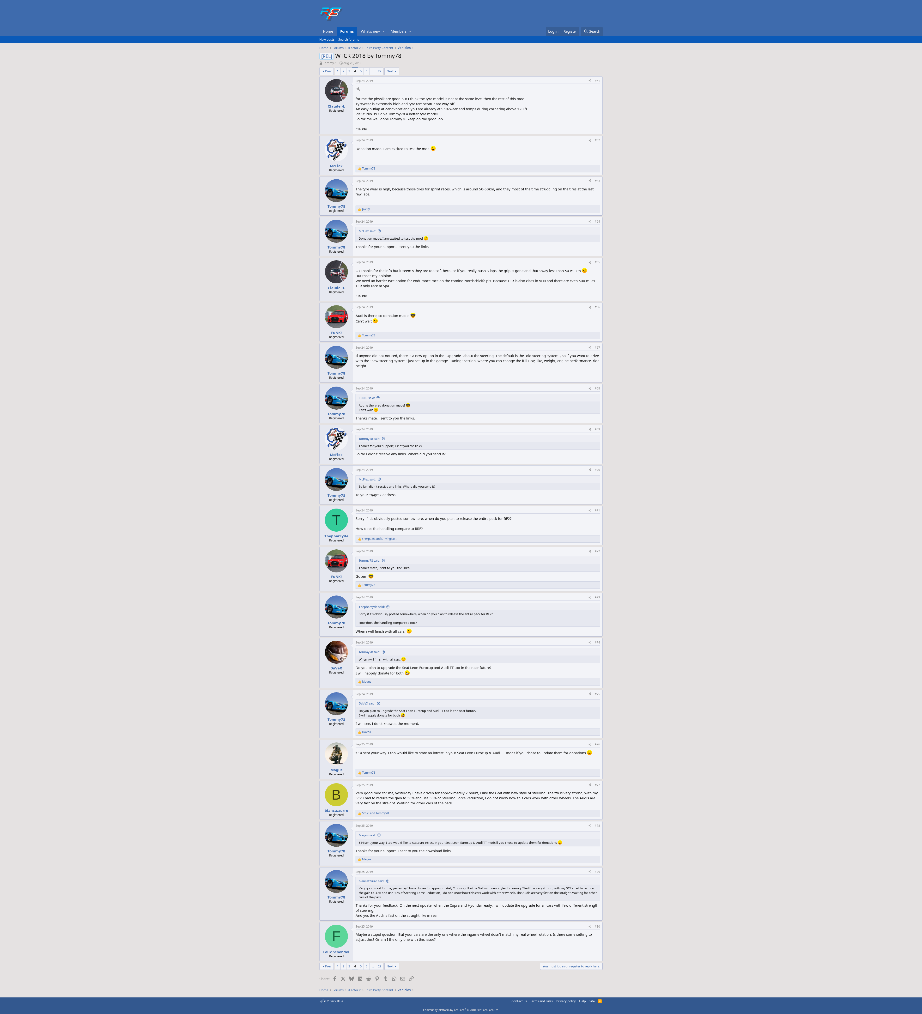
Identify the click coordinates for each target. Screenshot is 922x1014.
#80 (597, 926)
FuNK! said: (367, 398)
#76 (597, 744)
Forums (347, 31)
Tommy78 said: (369, 439)
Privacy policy (566, 1001)
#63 (597, 181)
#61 (597, 81)
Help (582, 1001)
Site (592, 1001)
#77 (597, 785)
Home (328, 31)
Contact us (519, 1001)
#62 (597, 140)
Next (390, 71)
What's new (370, 31)
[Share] (590, 81)
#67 (597, 348)
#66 (597, 307)
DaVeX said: (367, 703)
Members (398, 31)
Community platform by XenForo (461, 1010)
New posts (326, 39)
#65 (597, 262)
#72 (597, 551)
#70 (597, 470)
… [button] (372, 71)
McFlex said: (367, 231)
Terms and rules (541, 1001)
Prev (328, 71)
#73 (597, 597)
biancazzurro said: (371, 881)
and (379, 539)
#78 (597, 826)
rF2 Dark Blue (333, 1001)
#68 (597, 388)
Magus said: (367, 835)
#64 (597, 221)
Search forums (348, 39)
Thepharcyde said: (372, 607)
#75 (597, 694)
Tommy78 (330, 63)
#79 (597, 872)
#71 (597, 510)
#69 (597, 429)
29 (379, 71)
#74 (597, 642)
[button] (383, 31)
